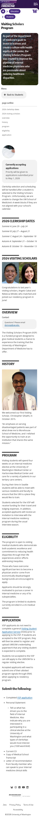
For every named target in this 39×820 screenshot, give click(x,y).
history (5, 122)
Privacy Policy (15, 805)
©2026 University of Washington (18, 815)
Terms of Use (28, 805)
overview (6, 118)
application (6, 135)
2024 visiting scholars (11, 113)
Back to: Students (15, 94)
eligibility (6, 130)
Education (15, 12)
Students (10, 17)
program (5, 126)
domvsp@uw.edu (12, 325)
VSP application (24, 697)
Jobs (5, 805)
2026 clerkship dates (10, 109)
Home (2, 12)
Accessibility (18, 810)
